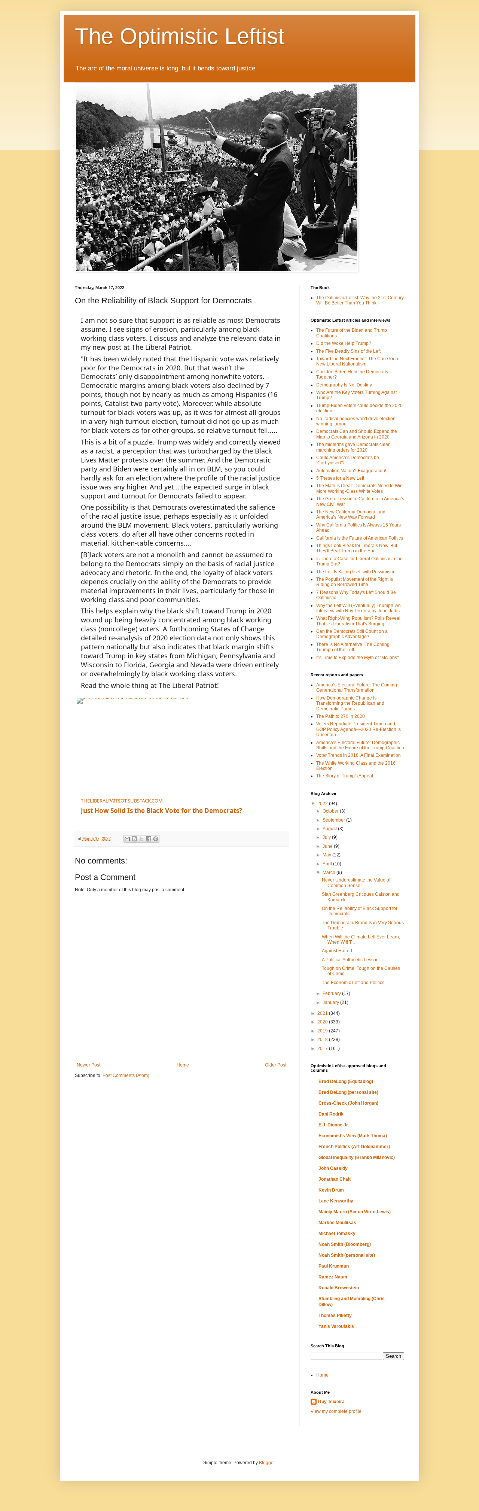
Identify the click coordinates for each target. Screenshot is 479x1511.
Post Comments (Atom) (126, 1075)
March (329, 872)
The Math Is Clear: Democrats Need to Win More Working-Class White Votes (359, 488)
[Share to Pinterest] (155, 839)
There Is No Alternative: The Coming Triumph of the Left (353, 647)
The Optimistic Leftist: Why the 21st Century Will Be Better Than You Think (360, 300)
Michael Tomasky (337, 1233)
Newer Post (88, 1065)
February (332, 993)
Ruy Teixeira (331, 1401)
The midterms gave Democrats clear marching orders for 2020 (353, 447)
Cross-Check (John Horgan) (348, 1103)
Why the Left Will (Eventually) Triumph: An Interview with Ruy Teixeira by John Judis (358, 608)
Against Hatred (337, 950)
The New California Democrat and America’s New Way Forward (350, 514)
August (330, 828)
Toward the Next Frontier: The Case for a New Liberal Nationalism (357, 361)
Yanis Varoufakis (336, 1326)
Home (183, 1065)
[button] (277, 793)
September (334, 820)
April (328, 864)
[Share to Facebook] (148, 839)
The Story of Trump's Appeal (344, 776)
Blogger (267, 1462)
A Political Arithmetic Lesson (350, 959)
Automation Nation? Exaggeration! (351, 470)
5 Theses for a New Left (340, 478)
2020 (323, 1022)
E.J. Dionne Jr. (333, 1125)
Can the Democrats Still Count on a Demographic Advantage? (352, 634)
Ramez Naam (332, 1277)
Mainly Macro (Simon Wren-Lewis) (354, 1211)
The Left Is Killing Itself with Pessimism (355, 571)
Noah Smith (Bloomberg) (344, 1244)
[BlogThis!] (134, 839)
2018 (323, 1039)
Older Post (275, 1065)
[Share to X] (141, 839)
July (327, 837)
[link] (168, 745)
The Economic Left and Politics (353, 982)
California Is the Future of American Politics (359, 538)
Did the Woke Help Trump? (343, 343)
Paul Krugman (333, 1266)
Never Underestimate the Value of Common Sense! (356, 882)
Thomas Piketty (335, 1315)
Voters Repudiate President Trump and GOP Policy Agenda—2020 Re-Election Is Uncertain (358, 729)
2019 (323, 1031)
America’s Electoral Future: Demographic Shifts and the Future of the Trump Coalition (360, 745)
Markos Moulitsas (337, 1222)
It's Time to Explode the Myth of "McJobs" (357, 657)
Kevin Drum (331, 1190)
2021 (323, 1013)
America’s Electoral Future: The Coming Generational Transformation (356, 687)
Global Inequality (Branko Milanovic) (356, 1157)
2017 (323, 1048)
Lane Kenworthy (335, 1201)
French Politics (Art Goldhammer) (354, 1146)
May (327, 855)
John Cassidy (333, 1168)
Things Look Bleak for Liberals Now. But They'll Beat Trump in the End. (356, 548)
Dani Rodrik (331, 1114)
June (328, 846)
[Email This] (127, 839)
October (331, 811)
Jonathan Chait (334, 1179)
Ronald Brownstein (338, 1287)
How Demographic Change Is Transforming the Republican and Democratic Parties (350, 703)
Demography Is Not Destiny (344, 385)
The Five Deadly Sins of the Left (348, 351)
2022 (323, 803)
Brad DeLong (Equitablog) (345, 1081)
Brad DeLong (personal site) (348, 1092)
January (331, 1002)
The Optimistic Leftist (179, 36)
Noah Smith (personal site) (346, 1255)
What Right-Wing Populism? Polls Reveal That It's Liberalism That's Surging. (358, 621)
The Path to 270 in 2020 (340, 716)
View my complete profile (336, 1411)
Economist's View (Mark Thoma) (352, 1135)
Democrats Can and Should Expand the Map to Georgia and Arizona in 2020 (356, 434)
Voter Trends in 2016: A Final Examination (358, 755)
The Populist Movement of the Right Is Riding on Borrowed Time (354, 582)
